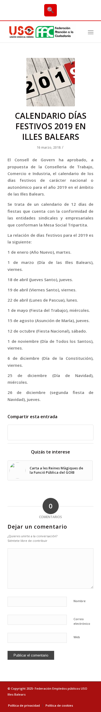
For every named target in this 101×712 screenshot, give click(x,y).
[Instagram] (89, 700)
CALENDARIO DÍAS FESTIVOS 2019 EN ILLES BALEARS (50, 126)
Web (77, 637)
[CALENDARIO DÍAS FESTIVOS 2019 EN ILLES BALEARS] (50, 82)
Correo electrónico (82, 621)
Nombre (80, 601)
